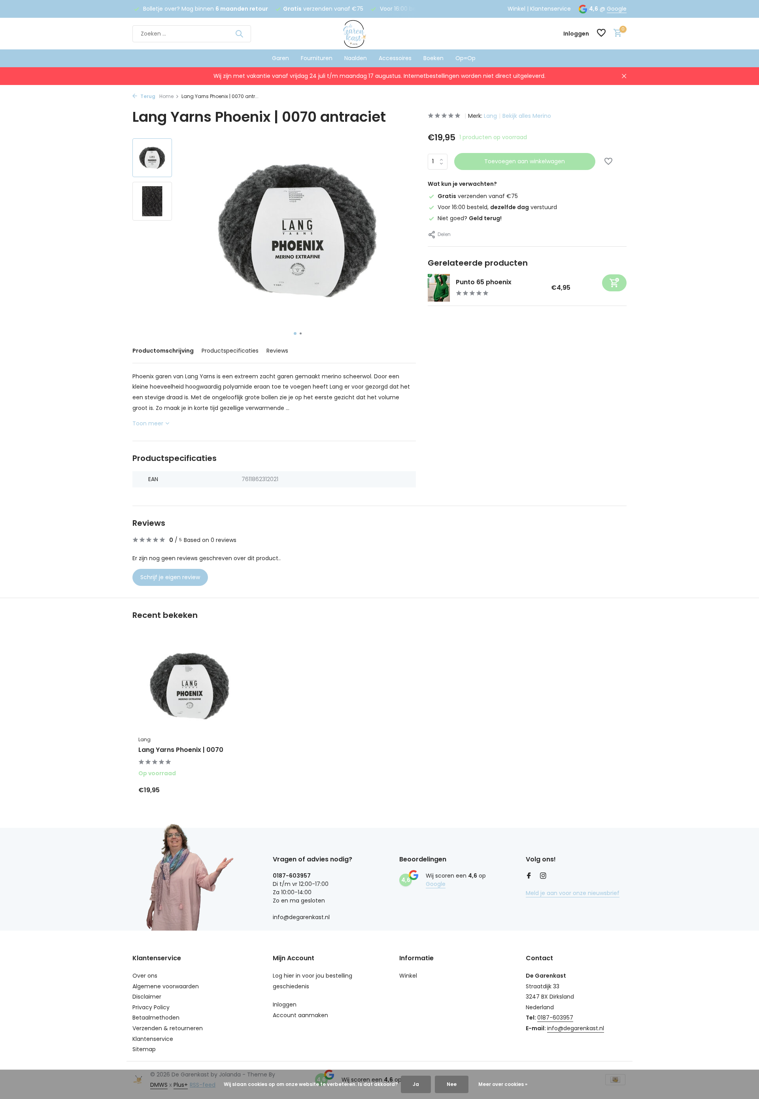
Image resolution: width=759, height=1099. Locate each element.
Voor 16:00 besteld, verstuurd (497, 207)
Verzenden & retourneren (167, 1028)
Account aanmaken (300, 1015)
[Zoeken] (239, 34)
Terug (147, 96)
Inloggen (284, 1004)
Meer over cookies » (502, 1084)
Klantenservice (550, 9)
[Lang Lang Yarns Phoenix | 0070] (189, 686)
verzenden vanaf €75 (478, 196)
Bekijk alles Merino (526, 116)
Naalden (355, 58)
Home (166, 96)
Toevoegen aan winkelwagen (524, 161)
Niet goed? (470, 218)
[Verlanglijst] (601, 33)
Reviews (277, 351)
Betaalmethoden (155, 1018)
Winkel (516, 9)
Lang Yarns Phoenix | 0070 (180, 750)
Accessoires (395, 58)
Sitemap (144, 1049)
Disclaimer (146, 997)
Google (617, 9)
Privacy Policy (151, 1007)
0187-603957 (555, 1018)
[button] (295, 333)
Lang (490, 116)
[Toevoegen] (614, 282)
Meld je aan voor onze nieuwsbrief (572, 893)
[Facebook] (529, 876)
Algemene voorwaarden (165, 986)
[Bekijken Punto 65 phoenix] (439, 288)
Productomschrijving (163, 351)
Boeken (433, 58)
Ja (416, 1084)
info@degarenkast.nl (575, 1028)
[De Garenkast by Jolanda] (379, 33)
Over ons (144, 976)
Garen (280, 58)
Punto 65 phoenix (484, 282)
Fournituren (316, 58)
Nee (452, 1084)
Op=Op (465, 58)
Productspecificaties (230, 351)
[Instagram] (543, 876)
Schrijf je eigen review (170, 577)
